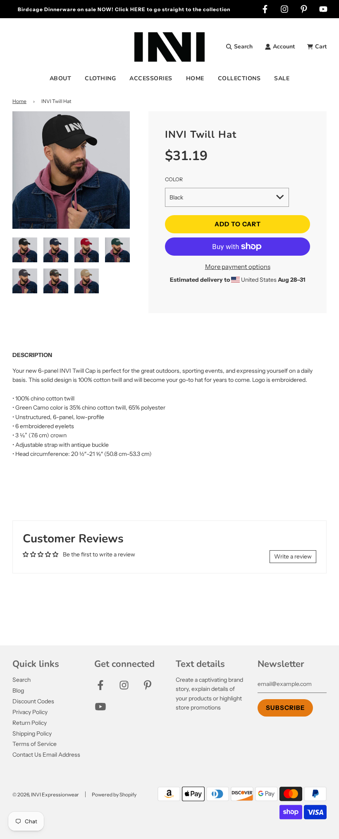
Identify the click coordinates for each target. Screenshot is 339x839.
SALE (281, 78)
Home (19, 101)
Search (21, 679)
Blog (18, 690)
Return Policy (29, 722)
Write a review (293, 556)
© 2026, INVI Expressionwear (45, 794)
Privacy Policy (30, 712)
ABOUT (61, 78)
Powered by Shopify (114, 794)
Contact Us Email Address (46, 754)
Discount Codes (33, 701)
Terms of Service (34, 744)
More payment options (237, 267)
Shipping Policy (32, 733)
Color (174, 179)
